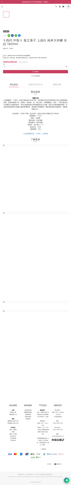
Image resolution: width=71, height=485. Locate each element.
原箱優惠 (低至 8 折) (13, 423)
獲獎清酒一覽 (13, 414)
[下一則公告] (69, 2)
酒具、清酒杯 (13, 429)
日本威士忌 (13, 436)
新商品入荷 (13, 412)
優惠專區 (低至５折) (13, 421)
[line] (9, 35)
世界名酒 (13, 440)
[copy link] (19, 35)
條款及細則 (28, 416)
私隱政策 (28, 418)
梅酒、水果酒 (13, 434)
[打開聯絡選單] (66, 480)
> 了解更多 (43, 449)
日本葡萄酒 (13, 438)
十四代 (39, 116)
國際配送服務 (28, 412)
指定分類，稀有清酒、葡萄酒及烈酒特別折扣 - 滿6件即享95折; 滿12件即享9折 (25, 57)
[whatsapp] (16, 35)
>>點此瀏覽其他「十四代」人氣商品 (35, 133)
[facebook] (12, 35)
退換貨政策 (28, 414)
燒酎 (13, 431)
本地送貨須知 (28, 410)
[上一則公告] (2, 2)
